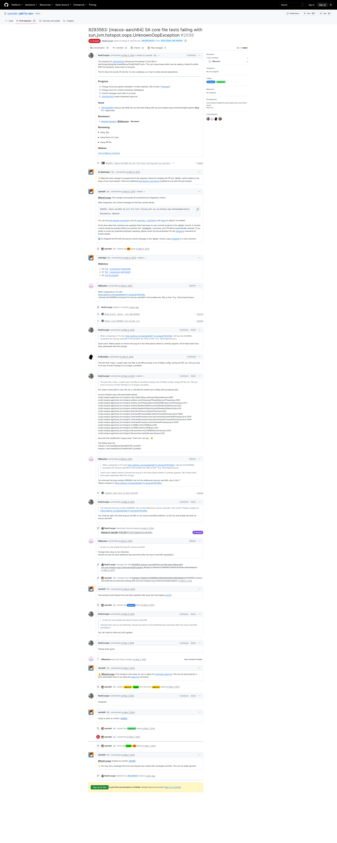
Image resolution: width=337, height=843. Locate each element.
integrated (131, 728)
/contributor (151, 220)
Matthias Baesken (109, 121)
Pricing (92, 4)
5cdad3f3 (113, 275)
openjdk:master (148, 41)
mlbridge (102, 258)
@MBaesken (123, 121)
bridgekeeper (104, 172)
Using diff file (105, 142)
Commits (122, 48)
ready (136, 687)
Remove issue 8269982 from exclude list (122, 321)
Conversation (102, 48)
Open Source (62, 4)
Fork (310, 13)
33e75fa (200, 314)
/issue (163, 220)
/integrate (180, 231)
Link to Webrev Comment (109, 153)
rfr (129, 249)
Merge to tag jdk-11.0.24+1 (126, 532)
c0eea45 (200, 493)
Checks (140, 48)
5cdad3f (200, 163)
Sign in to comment (172, 787)
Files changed (159, 48)
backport (131, 605)
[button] (148, 55)
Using (104, 132)
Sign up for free (99, 787)
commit (168, 595)
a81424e (200, 321)
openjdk (12, 13)
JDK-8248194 (119, 61)
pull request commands (149, 181)
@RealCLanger (104, 197)
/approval (135, 677)
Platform (16, 4)
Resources (45, 4)
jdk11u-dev (26, 13)
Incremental (115, 269)
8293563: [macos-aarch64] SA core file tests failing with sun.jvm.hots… (138, 163)
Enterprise (79, 4)
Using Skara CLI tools (109, 137)
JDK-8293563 (108, 96)
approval (127, 687)
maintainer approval (163, 674)
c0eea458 (125, 269)
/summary (141, 220)
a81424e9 (125, 272)
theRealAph (103, 357)
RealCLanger (107, 41)
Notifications (294, 13)
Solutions (30, 4)
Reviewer (165, 86)
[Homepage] (6, 5)
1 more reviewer (212, 58)
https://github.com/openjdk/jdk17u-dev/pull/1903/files (121, 294)
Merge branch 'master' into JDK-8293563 (122, 314)
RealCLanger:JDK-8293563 (171, 41)
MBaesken (102, 286)
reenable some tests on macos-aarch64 (121, 493)
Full (106, 269)
